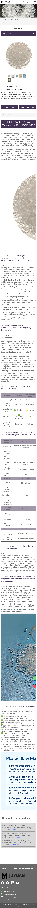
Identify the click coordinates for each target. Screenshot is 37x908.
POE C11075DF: (8, 826)
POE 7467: (6, 833)
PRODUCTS (10, 19)
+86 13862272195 (9, 891)
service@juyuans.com (10, 894)
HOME (4, 19)
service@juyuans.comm (27, 107)
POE (16, 19)
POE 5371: (6, 841)
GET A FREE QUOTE (9, 107)
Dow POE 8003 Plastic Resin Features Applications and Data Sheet (18, 22)
